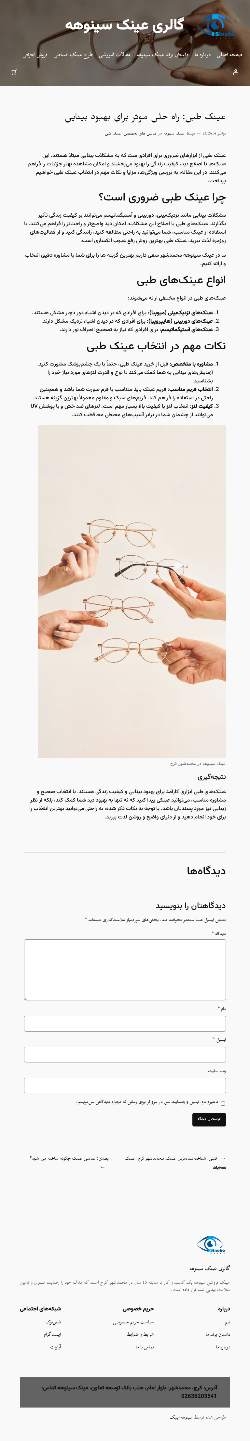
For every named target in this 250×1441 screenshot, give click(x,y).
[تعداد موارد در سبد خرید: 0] (14, 72)
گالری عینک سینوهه (124, 25)
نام (221, 1010)
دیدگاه (219, 935)
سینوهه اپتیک (181, 1417)
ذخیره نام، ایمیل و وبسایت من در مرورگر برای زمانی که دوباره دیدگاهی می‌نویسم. (147, 1103)
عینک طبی (113, 134)
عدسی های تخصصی (140, 134)
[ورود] (236, 72)
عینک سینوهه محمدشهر (187, 255)
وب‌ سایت (217, 1072)
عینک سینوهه (174, 134)
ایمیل (219, 1041)
